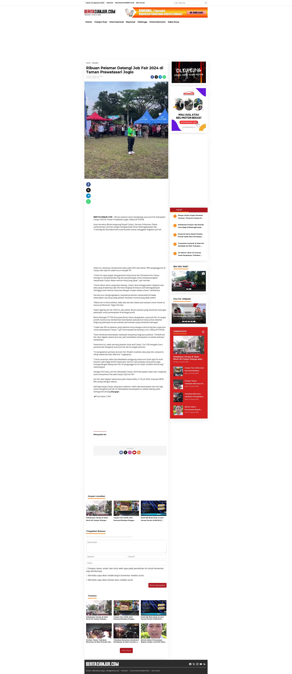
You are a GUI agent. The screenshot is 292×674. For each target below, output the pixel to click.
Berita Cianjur (100, 671)
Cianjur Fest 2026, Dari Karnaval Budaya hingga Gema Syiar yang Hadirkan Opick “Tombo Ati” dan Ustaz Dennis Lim (125, 519)
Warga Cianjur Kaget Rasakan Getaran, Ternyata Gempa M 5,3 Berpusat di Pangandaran (190, 216)
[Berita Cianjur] (99, 12)
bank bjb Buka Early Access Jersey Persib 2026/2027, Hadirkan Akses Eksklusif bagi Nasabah (153, 519)
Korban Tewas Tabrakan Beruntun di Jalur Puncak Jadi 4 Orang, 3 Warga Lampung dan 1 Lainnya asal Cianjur (98, 641)
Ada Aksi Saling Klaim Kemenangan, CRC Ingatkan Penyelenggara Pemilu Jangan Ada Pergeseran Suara (188, 315)
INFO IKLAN (156, 671)
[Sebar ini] (152, 77)
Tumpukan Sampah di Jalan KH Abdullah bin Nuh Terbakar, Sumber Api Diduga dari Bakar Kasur (191, 244)
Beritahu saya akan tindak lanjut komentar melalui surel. (116, 575)
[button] (206, 3)
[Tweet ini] (156, 77)
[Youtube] (134, 452)
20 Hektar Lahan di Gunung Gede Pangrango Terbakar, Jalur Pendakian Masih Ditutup (190, 254)
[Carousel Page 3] (189, 321)
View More (126, 650)
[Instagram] (130, 452)
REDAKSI (124, 671)
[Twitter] (125, 452)
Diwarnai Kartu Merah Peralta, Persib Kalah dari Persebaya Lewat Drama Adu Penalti (190, 235)
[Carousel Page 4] (191, 321)
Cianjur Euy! (95, 78)
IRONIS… (177, 286)
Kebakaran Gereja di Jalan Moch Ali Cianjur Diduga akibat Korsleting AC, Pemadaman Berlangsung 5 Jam (97, 519)
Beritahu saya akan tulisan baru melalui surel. (110, 579)
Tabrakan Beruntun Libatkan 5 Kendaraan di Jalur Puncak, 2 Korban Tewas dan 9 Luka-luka (126, 641)
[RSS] (139, 452)
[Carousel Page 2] (186, 321)
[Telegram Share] (160, 77)
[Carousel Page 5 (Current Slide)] (194, 321)
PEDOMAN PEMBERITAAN (139, 671)
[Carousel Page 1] (187, 289)
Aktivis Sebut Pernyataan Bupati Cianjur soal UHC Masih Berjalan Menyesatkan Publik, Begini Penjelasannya (153, 641)
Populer (179, 210)
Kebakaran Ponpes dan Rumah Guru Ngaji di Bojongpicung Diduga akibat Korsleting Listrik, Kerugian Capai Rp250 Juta (191, 226)
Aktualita (89, 78)
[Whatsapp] (164, 77)
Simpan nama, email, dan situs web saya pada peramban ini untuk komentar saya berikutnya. (125, 569)
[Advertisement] (146, 42)
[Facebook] (121, 452)
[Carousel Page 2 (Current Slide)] (190, 289)
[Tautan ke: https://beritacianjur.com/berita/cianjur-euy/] (203, 332)
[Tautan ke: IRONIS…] (189, 281)
